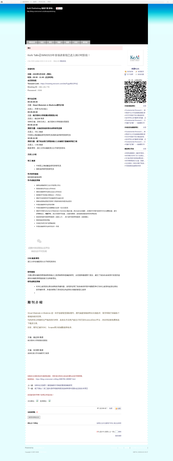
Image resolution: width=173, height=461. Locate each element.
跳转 (119, 432)
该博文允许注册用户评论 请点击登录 (109, 423)
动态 (42, 42)
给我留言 (141, 71)
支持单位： (44, 401)
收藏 (119, 408)
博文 (50, 42)
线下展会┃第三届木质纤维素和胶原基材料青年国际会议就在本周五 (61, 388)
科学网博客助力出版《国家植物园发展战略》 (141, 161)
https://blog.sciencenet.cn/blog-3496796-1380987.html (55, 379)
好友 (76, 42)
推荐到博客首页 (34, 417)
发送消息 (141, 74)
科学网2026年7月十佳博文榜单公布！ (138, 156)
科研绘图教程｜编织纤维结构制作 (137, 153)
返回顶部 (118, 436)
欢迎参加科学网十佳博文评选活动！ (41, 395)
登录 (170, 2)
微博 (34, 2)
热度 (110, 408)
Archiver (114, 448)
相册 (67, 42)
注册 (165, 2)
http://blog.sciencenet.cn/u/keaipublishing (41, 11)
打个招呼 (130, 74)
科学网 (127, 448)
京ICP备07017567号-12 (139, 448)
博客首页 (32, 42)
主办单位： (32, 401)
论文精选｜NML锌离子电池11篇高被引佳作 (140, 163)
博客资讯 (63, 61)
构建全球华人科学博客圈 (11, 2)
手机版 (121, 448)
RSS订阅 (42, 2)
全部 (144, 106)
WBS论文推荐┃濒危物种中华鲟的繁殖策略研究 (53, 385)
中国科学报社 (43, 452)
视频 (59, 42)
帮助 (49, 2)
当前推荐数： (32, 412)
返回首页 (26, 2)
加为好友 (130, 71)
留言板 (85, 42)
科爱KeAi (135, 69)
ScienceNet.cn (39, 448)
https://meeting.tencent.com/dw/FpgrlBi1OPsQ (59, 84)
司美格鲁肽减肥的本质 (133, 166)
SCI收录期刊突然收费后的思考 (136, 158)
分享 (60, 8)
